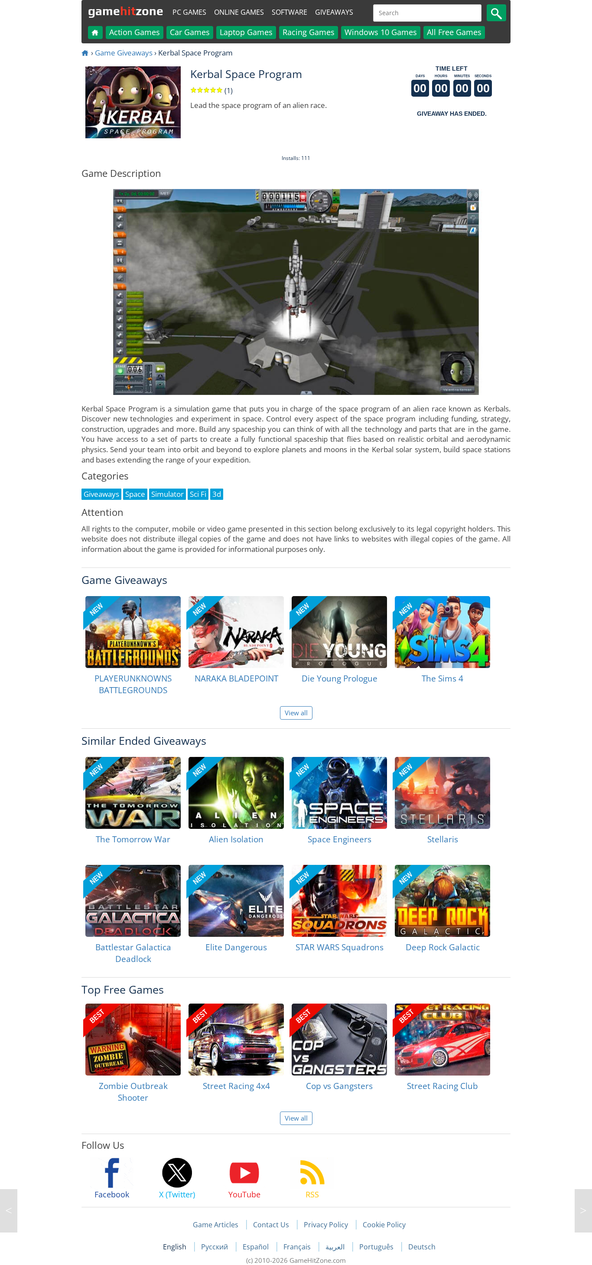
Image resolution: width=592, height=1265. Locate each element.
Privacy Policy (326, 1224)
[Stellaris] (442, 793)
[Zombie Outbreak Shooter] (133, 1040)
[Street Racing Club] (442, 1040)
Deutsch (422, 1247)
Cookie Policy (384, 1224)
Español (256, 1247)
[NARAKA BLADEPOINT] (236, 632)
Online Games (239, 12)
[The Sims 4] (442, 632)
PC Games (189, 12)
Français (297, 1247)
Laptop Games (246, 32)
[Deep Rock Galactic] (442, 901)
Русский (215, 1247)
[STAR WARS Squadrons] (339, 901)
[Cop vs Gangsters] (339, 1040)
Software (289, 12)
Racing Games (309, 32)
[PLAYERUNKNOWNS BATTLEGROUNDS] (133, 632)
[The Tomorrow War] (133, 793)
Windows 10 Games (381, 32)
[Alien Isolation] (236, 793)
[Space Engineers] (339, 793)
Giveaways (334, 12)
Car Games (190, 32)
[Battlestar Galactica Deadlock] (133, 901)
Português (377, 1247)
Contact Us (271, 1224)
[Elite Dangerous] (236, 901)
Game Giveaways (124, 53)
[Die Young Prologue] (339, 632)
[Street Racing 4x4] (236, 1040)
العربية (335, 1247)
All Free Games (454, 32)
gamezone (125, 11)
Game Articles (215, 1224)
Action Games (134, 32)
